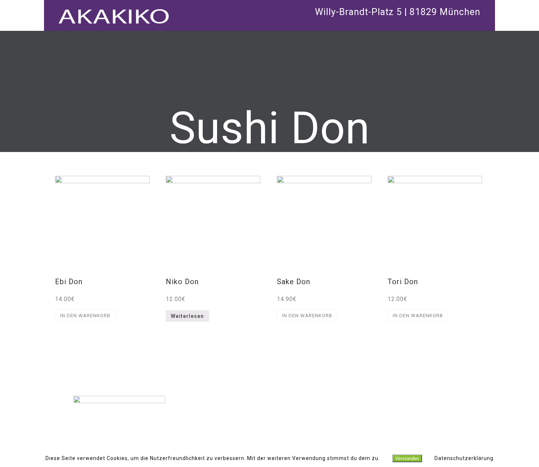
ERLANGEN (270, 426)
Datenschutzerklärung (464, 458)
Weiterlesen (187, 316)
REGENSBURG (269, 416)
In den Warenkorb (85, 315)
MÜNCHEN (269, 406)
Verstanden (407, 458)
